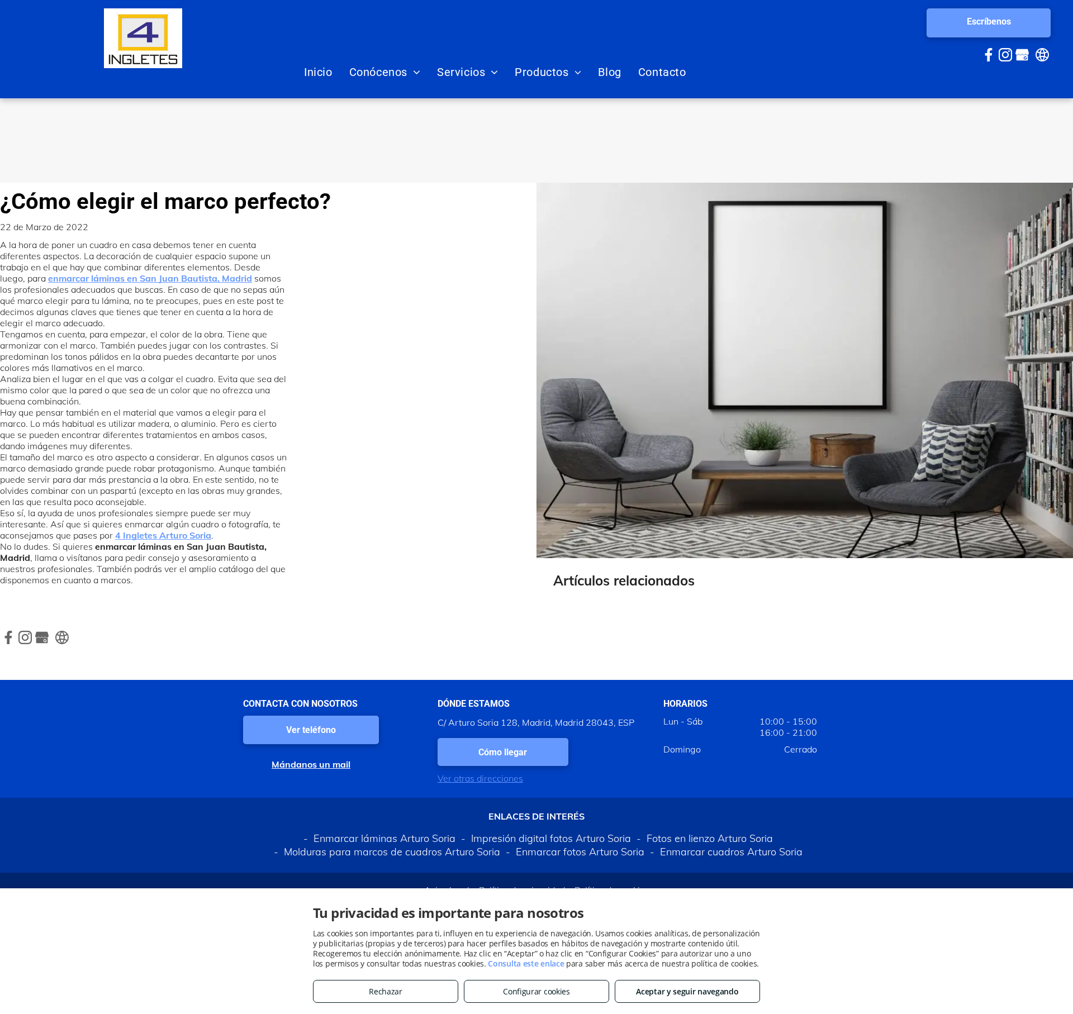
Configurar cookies (536, 991)
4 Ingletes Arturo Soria (163, 535)
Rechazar (385, 991)
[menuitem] (318, 72)
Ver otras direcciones (480, 778)
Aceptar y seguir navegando (687, 991)
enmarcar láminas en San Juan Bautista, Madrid (150, 278)
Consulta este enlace (526, 963)
